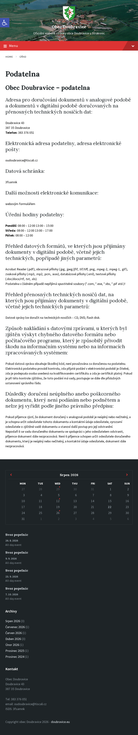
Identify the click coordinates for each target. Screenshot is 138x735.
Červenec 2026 (15, 627)
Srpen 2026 (12, 621)
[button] (4, 22)
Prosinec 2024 (14, 657)
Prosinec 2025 (14, 651)
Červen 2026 (13, 633)
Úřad (23, 56)
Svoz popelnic (16, 535)
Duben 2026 (13, 639)
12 (57, 501)
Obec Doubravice (69, 26)
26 (57, 513)
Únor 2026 (12, 645)
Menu (13, 45)
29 (57, 489)
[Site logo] (69, 20)
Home (9, 56)
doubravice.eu (60, 722)
